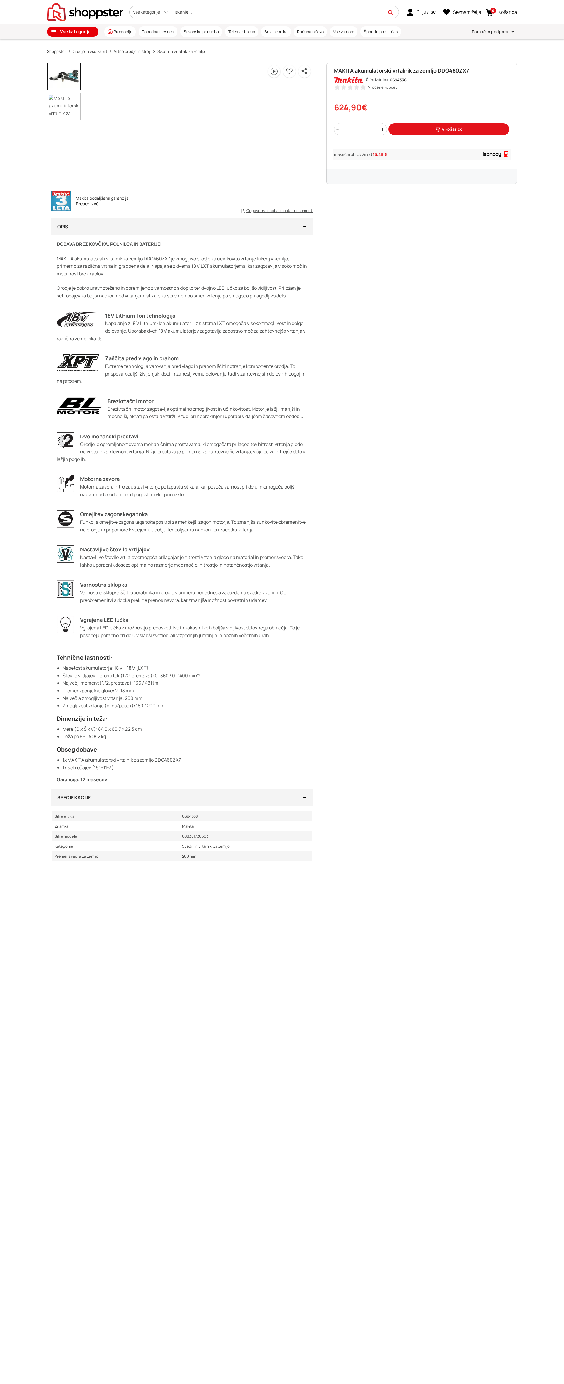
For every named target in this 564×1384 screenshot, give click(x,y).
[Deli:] (304, 71)
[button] (150, 12)
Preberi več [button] (87, 203)
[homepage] (85, 11)
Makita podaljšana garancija (102, 198)
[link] (421, 12)
